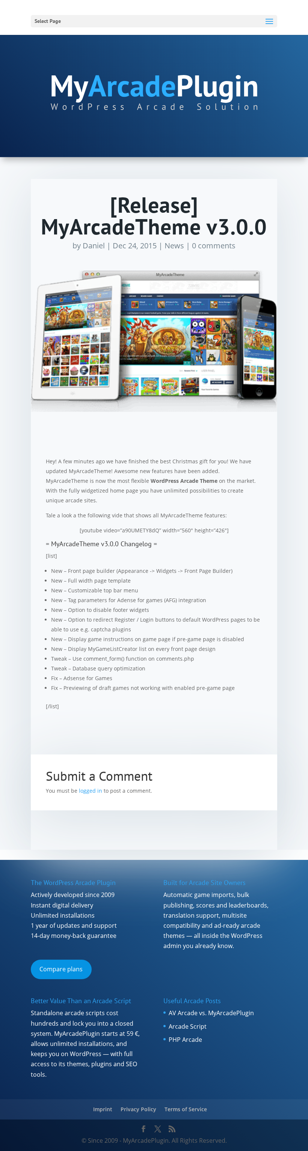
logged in (90, 790)
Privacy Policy (138, 1109)
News (174, 245)
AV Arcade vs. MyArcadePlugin (211, 1013)
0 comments (214, 245)
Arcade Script (188, 1026)
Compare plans (61, 969)
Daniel (94, 245)
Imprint (102, 1109)
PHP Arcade (185, 1039)
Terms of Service (186, 1109)
